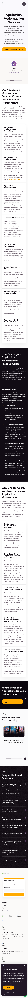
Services (4, 905)
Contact (4, 910)
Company (4, 902)
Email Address (7, 887)
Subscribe (14, 895)
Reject (8, 992)
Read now (6, 749)
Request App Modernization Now (14, 49)
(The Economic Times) (14, 72)
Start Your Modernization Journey (12, 701)
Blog (3, 908)
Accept (8, 987)
